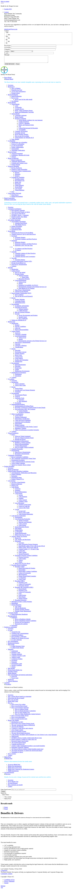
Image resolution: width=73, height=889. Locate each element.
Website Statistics (23, 309)
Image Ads (18, 182)
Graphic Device (19, 109)
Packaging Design (24, 585)
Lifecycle (17, 328)
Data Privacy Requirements (19, 264)
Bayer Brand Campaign (18, 210)
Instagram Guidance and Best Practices (26, 244)
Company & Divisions (21, 131)
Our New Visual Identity (18, 482)
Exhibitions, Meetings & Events (20, 155)
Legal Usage (22, 579)
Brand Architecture (13, 158)
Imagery (17, 176)
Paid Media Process (20, 224)
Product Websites (20, 299)
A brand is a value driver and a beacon (22, 728)
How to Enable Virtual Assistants (24, 447)
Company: (7, 49)
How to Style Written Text (22, 712)
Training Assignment (21, 417)
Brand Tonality (19, 117)
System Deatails (23, 411)
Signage (13, 156)
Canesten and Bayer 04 (17, 744)
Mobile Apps (11, 321)
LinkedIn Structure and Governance (25, 256)
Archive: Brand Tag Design (19, 536)
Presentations (18, 517)
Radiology (14, 617)
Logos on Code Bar (24, 506)
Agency (21, 560)
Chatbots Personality (17, 449)
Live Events (18, 188)
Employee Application (10, 627)
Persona (17, 172)
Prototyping (18, 368)
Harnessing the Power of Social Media (22, 232)
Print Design (22, 597)
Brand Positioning (13, 94)
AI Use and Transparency (18, 91)
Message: (7, 54)
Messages (17, 174)
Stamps (13, 667)
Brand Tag (18, 538)
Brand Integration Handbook (19, 614)
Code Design (15, 487)
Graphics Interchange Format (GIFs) (21, 261)
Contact (6, 12)
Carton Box (22, 550)
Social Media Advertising (18, 221)
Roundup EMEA (20, 581)
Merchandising (23, 574)
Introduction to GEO (17, 722)
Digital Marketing (16, 605)
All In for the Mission (17, 726)
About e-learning (19, 383)
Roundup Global (19, 566)
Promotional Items (16, 229)
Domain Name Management (23, 611)
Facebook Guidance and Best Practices (26, 239)
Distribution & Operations (18, 372)
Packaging (14, 476)
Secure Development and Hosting (28, 315)
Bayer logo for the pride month (23, 99)
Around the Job (15, 632)
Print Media (18, 528)
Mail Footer (11, 644)
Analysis (17, 396)
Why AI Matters (15, 88)
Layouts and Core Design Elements (25, 390)
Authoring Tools (19, 398)
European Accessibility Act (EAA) (28, 285)
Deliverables (18, 423)
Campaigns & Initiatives (14, 209)
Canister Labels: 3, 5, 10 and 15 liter (29, 549)
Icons (20, 593)
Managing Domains (24, 279)
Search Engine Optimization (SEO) (21, 293)
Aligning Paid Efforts (21, 223)
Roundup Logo (23, 582)
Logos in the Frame (24, 508)
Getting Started (15, 271)
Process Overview (24, 557)
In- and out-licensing (17, 145)
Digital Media (19, 530)
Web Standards (23, 401)
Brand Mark (22, 570)
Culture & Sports (16, 218)
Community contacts (6, 873)
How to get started (20, 272)
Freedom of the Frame (25, 504)
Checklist (17, 344)
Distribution (18, 374)
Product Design (23, 598)
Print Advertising (16, 228)
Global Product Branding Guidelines (18, 471)
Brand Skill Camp (13, 701)
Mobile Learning (19, 425)
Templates (18, 391)
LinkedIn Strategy (20, 255)
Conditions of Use (9, 879)
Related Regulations (17, 196)
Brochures (18, 183)
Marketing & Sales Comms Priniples (21, 601)
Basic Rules (25, 277)
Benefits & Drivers (20, 439)
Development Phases (21, 395)
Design (13, 298)
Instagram (14, 240)
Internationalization (20, 364)
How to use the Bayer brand (19, 706)
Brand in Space (12, 152)
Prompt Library (15, 93)
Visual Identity (15, 104)
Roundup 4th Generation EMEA (24, 587)
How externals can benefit (15, 785)
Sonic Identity (15, 139)
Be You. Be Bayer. (16, 168)
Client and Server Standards (23, 420)
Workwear (11, 679)
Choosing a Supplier (20, 334)
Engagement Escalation (18, 460)
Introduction (14, 269)
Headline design (19, 179)
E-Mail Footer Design (17, 647)
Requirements (15, 450)
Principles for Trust (16, 90)
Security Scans (23, 317)
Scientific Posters (12, 671)
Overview (10, 85)
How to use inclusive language (20, 707)
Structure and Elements (25, 522)
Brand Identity (12, 102)
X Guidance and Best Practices (23, 248)
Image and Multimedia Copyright (24, 112)
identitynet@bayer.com (10, 29)
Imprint (21, 283)
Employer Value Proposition (19, 169)
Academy (7, 682)
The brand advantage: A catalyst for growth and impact (26, 750)
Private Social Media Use (18, 263)
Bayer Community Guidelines (19, 457)
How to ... (11, 703)
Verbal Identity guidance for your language (31, 120)
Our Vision (18, 606)
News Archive (12, 753)
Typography (18, 107)
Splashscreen (18, 361)
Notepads (14, 662)
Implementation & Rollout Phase (24, 406)
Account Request (9, 772)
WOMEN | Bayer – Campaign (20, 215)
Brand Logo (14, 485)
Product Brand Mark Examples (27, 576)
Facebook (14, 236)
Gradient (21, 498)
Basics (13, 434)
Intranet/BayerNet (20, 302)
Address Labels (15, 657)
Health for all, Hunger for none (20, 638)
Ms (9, 38)
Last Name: (7, 47)
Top (2, 887)
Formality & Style (20, 133)
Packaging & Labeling (21, 624)
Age (20, 126)
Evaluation (18, 403)
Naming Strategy (19, 353)
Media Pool (7, 757)
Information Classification (22, 418)
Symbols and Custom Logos (19, 163)
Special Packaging (24, 554)
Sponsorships (15, 148)
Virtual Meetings (19, 190)
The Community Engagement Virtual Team (23, 458)
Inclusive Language (20, 118)
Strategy (17, 325)
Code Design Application (18, 515)
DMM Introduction (13, 771)
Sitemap (3, 886)
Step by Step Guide (24, 512)
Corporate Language (21, 115)
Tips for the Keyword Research (24, 296)
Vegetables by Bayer (17, 752)
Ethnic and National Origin (26, 125)
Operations (18, 376)
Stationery (11, 649)
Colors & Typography (25, 573)
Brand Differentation (21, 492)
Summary (17, 490)
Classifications (19, 347)
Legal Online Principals (14, 193)
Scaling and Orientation (21, 360)
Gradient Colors (23, 501)
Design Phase (19, 388)
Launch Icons (19, 356)
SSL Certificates (23, 318)
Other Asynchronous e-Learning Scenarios (27, 430)
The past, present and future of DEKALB (23, 725)
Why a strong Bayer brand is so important (19, 696)
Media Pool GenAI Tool (15, 767)
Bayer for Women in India (18, 731)
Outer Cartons (22, 552)
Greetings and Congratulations (19, 633)
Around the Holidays (17, 635)
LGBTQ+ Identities (24, 123)
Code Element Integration (26, 514)
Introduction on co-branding (19, 142)
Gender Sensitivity (24, 121)
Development (15, 304)
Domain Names (19, 274)
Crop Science (11, 480)
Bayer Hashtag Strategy (21, 134)
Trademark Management (18, 161)
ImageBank (14, 603)
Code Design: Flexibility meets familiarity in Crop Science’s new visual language (34, 734)
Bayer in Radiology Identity (23, 619)
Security (17, 314)
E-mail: (6, 53)
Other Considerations (17, 414)
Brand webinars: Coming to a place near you (23, 739)
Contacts (13, 266)
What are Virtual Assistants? (23, 436)
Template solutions (16, 654)
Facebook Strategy (20, 237)
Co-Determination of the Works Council (26, 426)
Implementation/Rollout (18, 404)
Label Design (22, 525)
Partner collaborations (17, 147)
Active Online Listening (18, 463)
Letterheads (14, 651)
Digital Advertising (16, 226)
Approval (17, 333)
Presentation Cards (16, 663)
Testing (17, 369)
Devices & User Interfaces (22, 622)
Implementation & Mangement (20, 441)
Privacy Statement (9, 881)
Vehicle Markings (13, 681)
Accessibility (22, 129)
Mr (9, 41)
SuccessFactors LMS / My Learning (25, 409)
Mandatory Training (20, 428)
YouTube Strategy (20, 259)
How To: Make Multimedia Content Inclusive (28, 714)
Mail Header (11, 668)
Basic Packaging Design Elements (28, 544)
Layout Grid (22, 511)
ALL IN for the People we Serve (20, 212)
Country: (6, 51)
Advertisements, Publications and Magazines (23, 473)
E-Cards (10, 630)
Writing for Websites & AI (18, 320)
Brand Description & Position (27, 568)
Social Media (18, 187)
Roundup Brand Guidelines (19, 565)
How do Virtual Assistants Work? (24, 438)
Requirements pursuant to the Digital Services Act (32, 286)
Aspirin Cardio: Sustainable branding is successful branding (28, 746)
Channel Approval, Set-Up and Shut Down (23, 234)
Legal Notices (19, 358)
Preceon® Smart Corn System (19, 741)
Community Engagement (15, 455)
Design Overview (23, 520)
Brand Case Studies (13, 720)
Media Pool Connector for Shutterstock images (21, 769)
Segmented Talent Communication (21, 171)
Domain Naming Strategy (22, 609)
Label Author (22, 558)
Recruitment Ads (19, 180)
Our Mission (14, 101)
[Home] (4, 73)
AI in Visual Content (17, 730)
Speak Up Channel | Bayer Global (21, 465)
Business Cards (15, 652)
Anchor (21, 495)
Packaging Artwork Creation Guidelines (26, 555)
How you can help (13, 699)
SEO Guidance (19, 294)
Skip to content (5, 1)
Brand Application (9, 198)
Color (16, 106)
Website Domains (23, 275)
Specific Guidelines (20, 326)
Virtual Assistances (13, 433)
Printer (20, 562)
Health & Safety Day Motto (19, 217)
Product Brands (15, 164)
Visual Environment (17, 153)
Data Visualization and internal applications (20, 674)
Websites (10, 267)
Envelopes (14, 660)
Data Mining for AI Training (26, 288)
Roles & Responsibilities (22, 444)
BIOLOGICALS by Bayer (22, 535)
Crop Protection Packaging (22, 519)
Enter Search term (6, 789)
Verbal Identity (15, 113)
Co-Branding (11, 141)
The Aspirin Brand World (18, 742)
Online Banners (19, 185)
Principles (17, 350)
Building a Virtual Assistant (22, 442)
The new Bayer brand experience (20, 733)
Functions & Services (21, 307)
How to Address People (21, 709)
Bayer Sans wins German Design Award (22, 723)
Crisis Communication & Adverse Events (23, 461)
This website (7, 797)
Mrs (9, 34)
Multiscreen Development (22, 371)
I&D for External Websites (22, 312)
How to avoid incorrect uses (19, 718)
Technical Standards (24, 412)
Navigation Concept (20, 352)
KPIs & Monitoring (20, 608)
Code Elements (23, 496)
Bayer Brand (7, 77)
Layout (17, 509)
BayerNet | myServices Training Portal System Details (30, 407)
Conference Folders (16, 659)
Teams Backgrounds (20, 533)
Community (4, 870)
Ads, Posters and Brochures (23, 539)
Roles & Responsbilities (21, 329)
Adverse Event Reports (21, 291)
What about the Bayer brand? (16, 698)
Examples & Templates (17, 177)
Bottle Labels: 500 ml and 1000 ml (28, 547)
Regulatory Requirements (22, 453)
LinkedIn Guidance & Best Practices (25, 253)
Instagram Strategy (20, 242)
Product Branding (9, 466)
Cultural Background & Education (28, 128)
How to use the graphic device (19, 715)
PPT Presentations (13, 641)
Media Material (12, 673)
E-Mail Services (23, 310)
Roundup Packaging (20, 600)
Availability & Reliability (22, 306)
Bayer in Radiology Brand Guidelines (25, 620)
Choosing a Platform (21, 345)
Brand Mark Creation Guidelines (28, 571)
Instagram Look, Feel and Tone (24, 245)
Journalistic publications (18, 150)
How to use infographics (18, 717)
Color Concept (23, 500)
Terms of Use (22, 282)
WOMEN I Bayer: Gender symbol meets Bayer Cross (26, 738)
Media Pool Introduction (15, 766)
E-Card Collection (16, 639)
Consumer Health (13, 612)
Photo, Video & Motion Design (24, 110)
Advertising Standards (14, 220)
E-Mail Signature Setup (18, 646)
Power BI (14, 676)
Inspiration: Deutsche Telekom (20, 747)
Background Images (13, 643)
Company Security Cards (18, 655)
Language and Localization (22, 422)
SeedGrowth (15, 736)
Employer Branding (13, 166)
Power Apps (14, 678)
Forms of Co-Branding (17, 144)
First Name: (7, 45)
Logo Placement (19, 503)
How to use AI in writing (22, 136)
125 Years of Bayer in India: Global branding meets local (27, 749)
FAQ (12, 191)
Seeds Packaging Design (22, 527)
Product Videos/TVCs (17, 479)
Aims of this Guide (20, 385)
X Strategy (18, 250)
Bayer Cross (14, 98)
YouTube (14, 258)
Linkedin (13, 251)
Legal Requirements (20, 280)
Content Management (21, 445)
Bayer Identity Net (13, 781)
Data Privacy (15, 195)
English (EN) (8, 9)
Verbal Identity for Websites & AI (24, 137)
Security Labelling (16, 665)
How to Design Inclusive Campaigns (25, 711)
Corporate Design (20, 301)
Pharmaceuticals (12, 616)
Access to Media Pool (14, 764)
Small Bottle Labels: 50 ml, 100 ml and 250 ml (32, 546)
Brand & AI (11, 86)
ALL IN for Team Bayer (18, 213)
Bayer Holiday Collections (18, 636)
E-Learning (11, 379)
